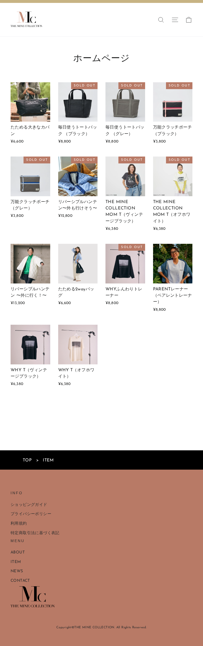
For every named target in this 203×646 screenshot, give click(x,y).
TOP (27, 460)
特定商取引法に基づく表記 (35, 533)
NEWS (17, 571)
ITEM (16, 562)
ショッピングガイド (29, 505)
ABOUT (18, 553)
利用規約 (19, 524)
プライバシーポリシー (31, 514)
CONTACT (20, 581)
